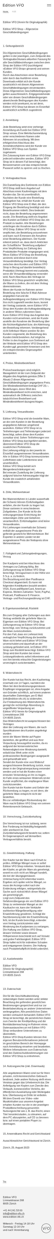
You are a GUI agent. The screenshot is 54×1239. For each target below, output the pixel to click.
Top (4, 1181)
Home (6, 12)
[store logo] (13, 5)
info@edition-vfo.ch (13, 1213)
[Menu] (49, 5)
